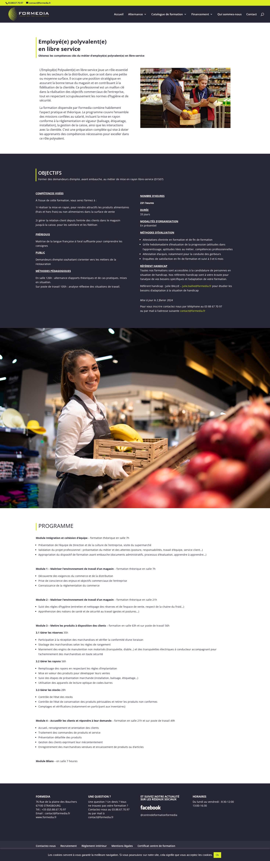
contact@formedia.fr (192, 311)
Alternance (135, 14)
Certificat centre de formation (156, 846)
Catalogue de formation (167, 14)
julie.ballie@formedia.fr (196, 286)
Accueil (118, 14)
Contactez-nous (46, 846)
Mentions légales (122, 846)
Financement (200, 14)
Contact (251, 14)
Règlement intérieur (94, 846)
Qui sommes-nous (229, 14)
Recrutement (68, 846)
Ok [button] (217, 855)
